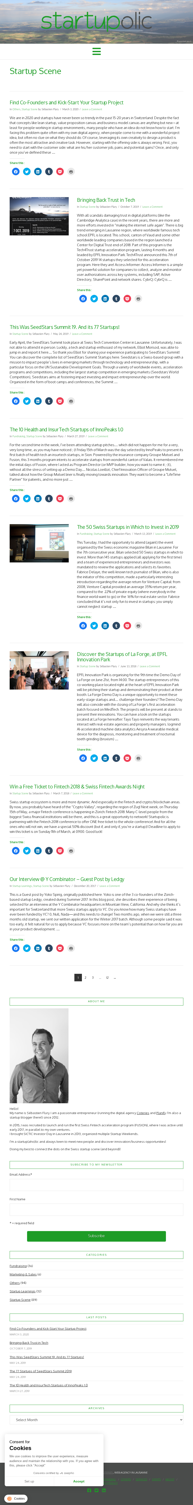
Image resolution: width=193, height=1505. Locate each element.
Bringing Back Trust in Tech (106, 200)
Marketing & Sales (23, 1274)
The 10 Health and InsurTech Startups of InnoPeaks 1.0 (66, 429)
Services (141, 1479)
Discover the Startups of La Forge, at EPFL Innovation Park (122, 657)
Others (16, 109)
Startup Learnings (22, 886)
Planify (160, 1113)
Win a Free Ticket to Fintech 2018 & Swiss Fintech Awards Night (77, 786)
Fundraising (18, 436)
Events (156, 1479)
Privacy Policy (108, 1483)
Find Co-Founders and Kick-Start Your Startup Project (67, 102)
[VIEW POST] (39, 216)
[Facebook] (89, 1490)
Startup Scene (29, 109)
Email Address (21, 1174)
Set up (29, 1481)
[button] (96, 51)
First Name (17, 1199)
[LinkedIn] (104, 1490)
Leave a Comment (92, 109)
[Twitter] (96, 1490)
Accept (78, 1481)
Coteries (143, 1113)
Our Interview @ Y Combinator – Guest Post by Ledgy (67, 879)
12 (107, 977)
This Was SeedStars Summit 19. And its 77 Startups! (65, 327)
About (169, 1479)
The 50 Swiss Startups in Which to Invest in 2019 (128, 527)
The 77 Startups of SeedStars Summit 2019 (41, 1371)
